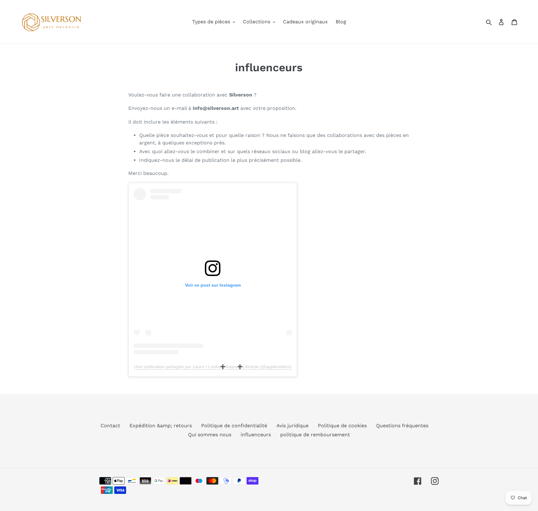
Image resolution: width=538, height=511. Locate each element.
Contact (110, 426)
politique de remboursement (315, 435)
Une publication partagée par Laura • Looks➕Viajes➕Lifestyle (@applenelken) (212, 366)
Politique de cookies (342, 426)
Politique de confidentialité (234, 426)
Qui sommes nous (209, 435)
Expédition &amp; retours (161, 426)
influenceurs (256, 435)
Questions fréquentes (402, 426)
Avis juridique (292, 426)
